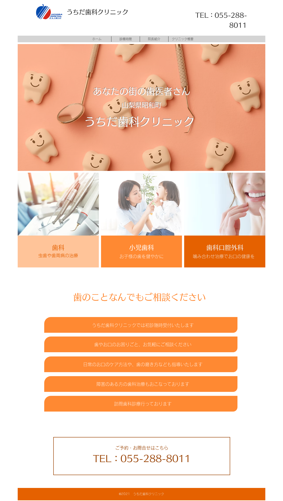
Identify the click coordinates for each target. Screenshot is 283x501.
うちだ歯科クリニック (97, 12)
